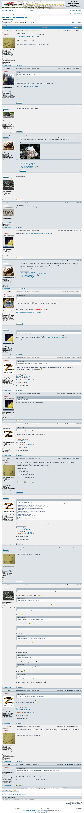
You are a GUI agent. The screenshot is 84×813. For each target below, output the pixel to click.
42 (9, 156)
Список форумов (6, 14)
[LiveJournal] (80, 28)
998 (9, 252)
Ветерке (25, 374)
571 (10, 125)
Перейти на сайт (30, 10)
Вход (4, 10)
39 (9, 605)
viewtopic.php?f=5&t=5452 (31, 86)
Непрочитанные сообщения (76, 13)
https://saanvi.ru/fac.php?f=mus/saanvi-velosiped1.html (38, 233)
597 (9, 124)
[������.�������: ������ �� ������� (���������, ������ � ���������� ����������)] (29, 810)
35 (9, 221)
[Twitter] (75, 28)
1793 (10, 90)
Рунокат (38, 44)
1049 (10, 380)
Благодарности (78, 10)
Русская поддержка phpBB (42, 811)
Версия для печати (7, 25)
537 (9, 775)
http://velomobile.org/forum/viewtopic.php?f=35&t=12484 (33, 164)
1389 (10, 91)
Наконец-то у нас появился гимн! (15, 17)
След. (80, 22)
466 (10, 314)
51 (9, 155)
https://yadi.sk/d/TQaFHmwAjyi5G (28, 166)
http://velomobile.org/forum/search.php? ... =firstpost (28, 312)
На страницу (74, 22)
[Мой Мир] (78, 28)
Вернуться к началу (6, 65)
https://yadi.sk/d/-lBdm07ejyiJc (27, 167)
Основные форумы (18, 14)
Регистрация (10, 10)
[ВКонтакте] (73, 28)
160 (10, 222)
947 (10, 195)
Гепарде (25, 379)
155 (9, 53)
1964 (10, 313)
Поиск (72, 10)
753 (10, 776)
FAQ (68, 10)
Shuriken (11, 19)
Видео (26, 14)
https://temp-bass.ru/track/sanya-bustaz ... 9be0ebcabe (54, 337)
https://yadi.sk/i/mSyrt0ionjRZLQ (27, 163)
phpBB (46, 810)
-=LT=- (36, 779)
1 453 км (31, 379)
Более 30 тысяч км (23, 376)
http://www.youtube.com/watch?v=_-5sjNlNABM (28, 36)
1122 (10, 381)
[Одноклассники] (77, 28)
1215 (10, 253)
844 (10, 54)
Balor (28, 779)
